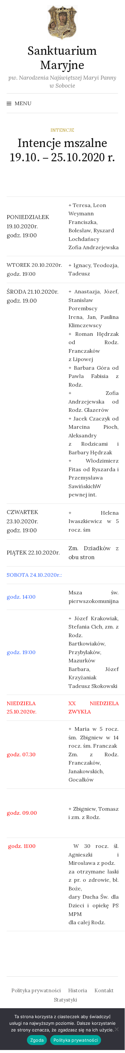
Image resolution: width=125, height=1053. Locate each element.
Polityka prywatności (36, 990)
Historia (77, 990)
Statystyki (65, 1000)
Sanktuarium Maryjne (62, 58)
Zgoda (37, 1040)
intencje (62, 130)
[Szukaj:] (112, 103)
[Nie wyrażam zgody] (116, 1029)
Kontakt (104, 990)
